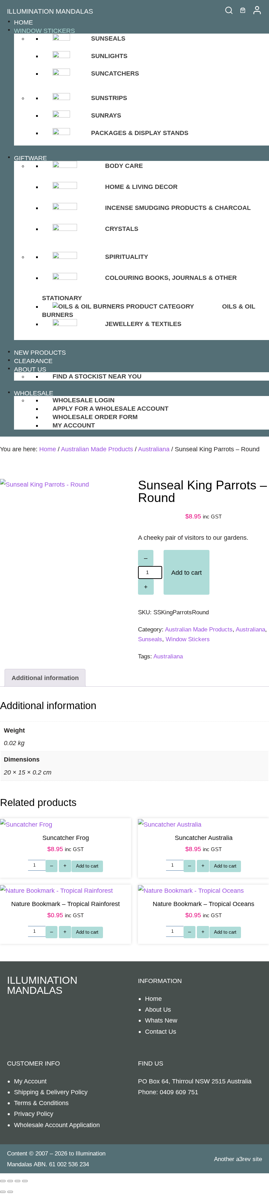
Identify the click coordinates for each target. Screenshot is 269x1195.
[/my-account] (257, 10)
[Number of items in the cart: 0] (243, 10)
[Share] (17, 1181)
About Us (158, 1009)
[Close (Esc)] (25, 1181)
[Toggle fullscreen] (10, 1181)
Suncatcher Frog (65, 837)
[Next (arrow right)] (10, 1192)
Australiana (154, 449)
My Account (30, 1081)
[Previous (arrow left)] (3, 1192)
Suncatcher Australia (204, 837)
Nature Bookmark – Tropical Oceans (203, 903)
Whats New (161, 1020)
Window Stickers (188, 639)
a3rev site (249, 1159)
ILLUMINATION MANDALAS (50, 11)
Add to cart (186, 572)
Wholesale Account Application (57, 1125)
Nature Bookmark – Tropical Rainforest (65, 903)
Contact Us (160, 1031)
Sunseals (150, 639)
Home (47, 449)
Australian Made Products (97, 449)
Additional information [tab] (45, 677)
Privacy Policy (33, 1113)
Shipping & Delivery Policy (51, 1092)
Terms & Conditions (41, 1102)
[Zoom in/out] (3, 1181)
